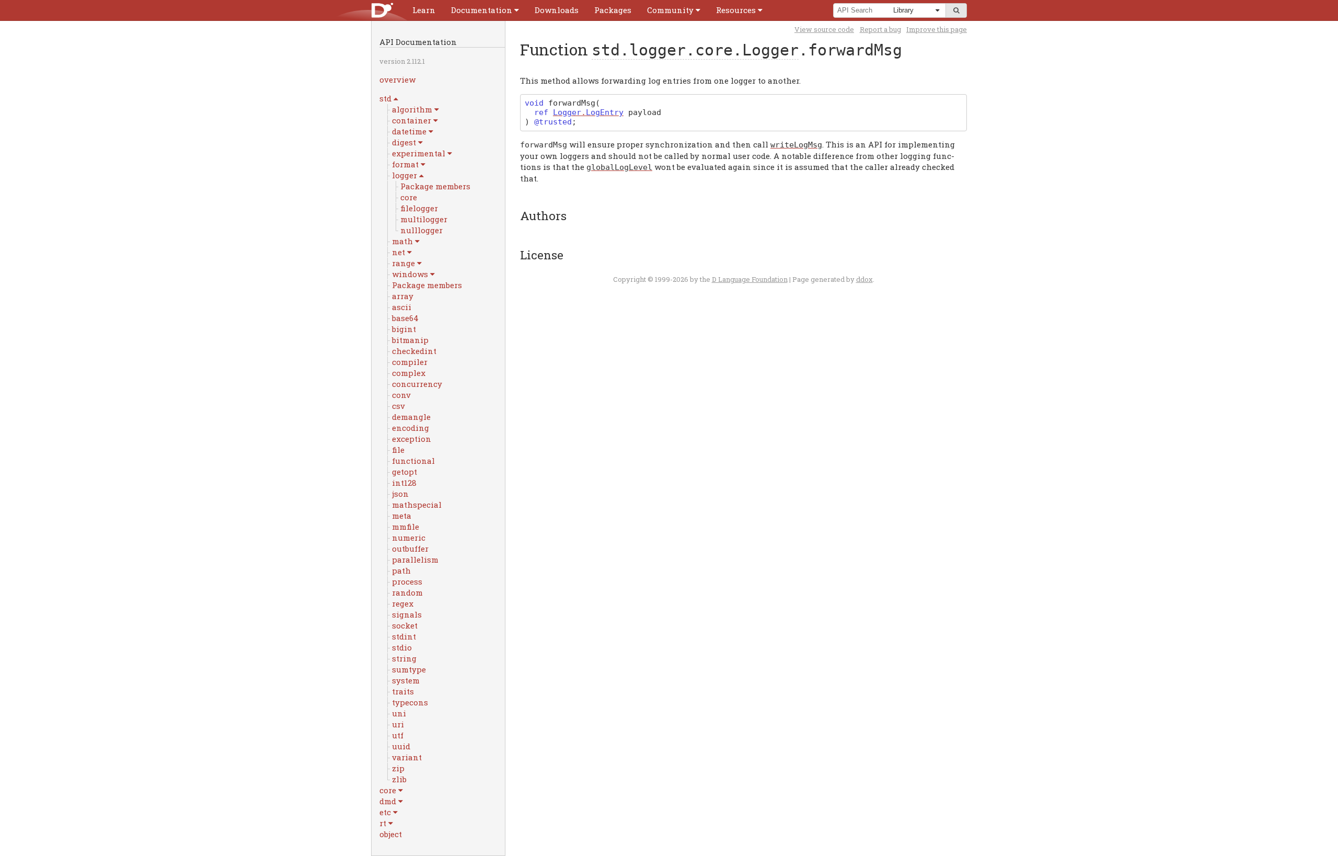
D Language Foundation (750, 279)
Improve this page (936, 29)
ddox (864, 279)
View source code (824, 29)
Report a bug (880, 29)
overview (397, 79)
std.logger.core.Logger (695, 50)
